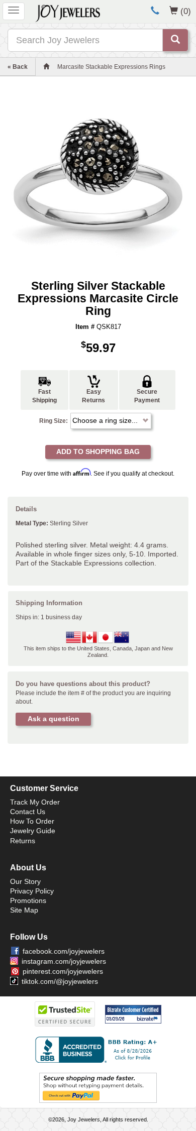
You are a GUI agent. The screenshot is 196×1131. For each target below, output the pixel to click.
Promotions (28, 900)
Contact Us (27, 812)
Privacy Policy (32, 891)
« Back (18, 66)
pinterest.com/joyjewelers (63, 971)
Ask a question (53, 719)
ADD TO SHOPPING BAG (98, 451)
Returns (22, 841)
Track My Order (35, 802)
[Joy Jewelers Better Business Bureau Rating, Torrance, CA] (98, 1050)
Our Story (25, 881)
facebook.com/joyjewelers (64, 951)
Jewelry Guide (32, 831)
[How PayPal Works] (98, 1087)
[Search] (175, 40)
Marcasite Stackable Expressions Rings (111, 66)
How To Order (32, 821)
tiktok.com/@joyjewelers (60, 981)
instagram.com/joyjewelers (64, 961)
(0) (185, 11)
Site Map (24, 910)
